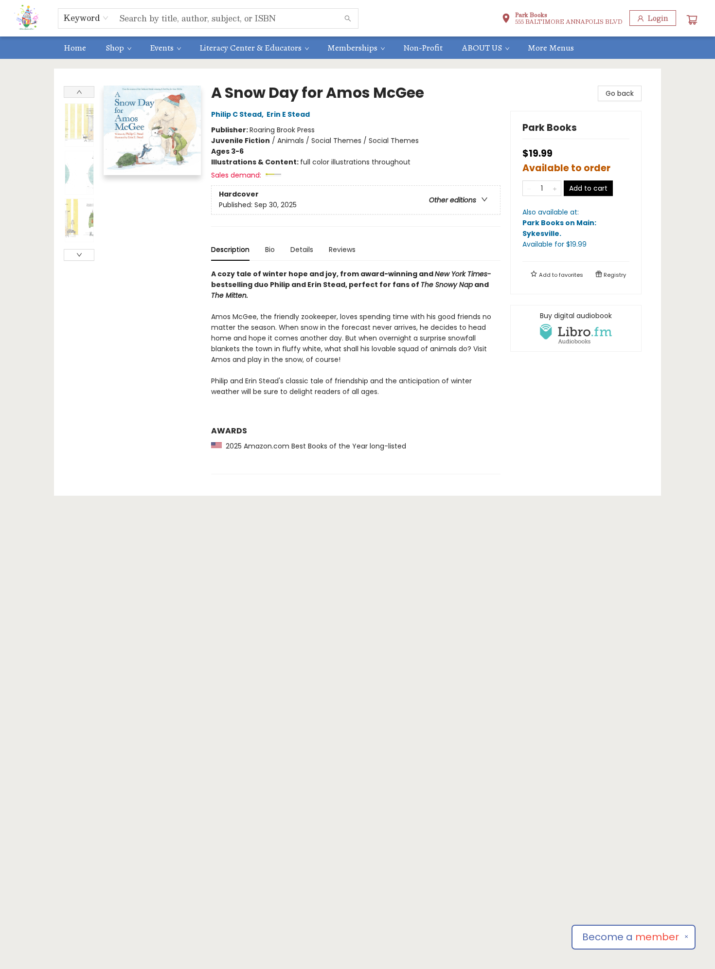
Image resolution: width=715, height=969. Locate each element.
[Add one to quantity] (555, 188)
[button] (562, 19)
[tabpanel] (355, 371)
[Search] (348, 18)
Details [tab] (301, 249)
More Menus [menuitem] (551, 48)
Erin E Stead (288, 114)
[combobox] (86, 18)
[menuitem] (75, 47)
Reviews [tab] (342, 249)
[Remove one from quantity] (529, 188)
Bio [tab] (270, 249)
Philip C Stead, (238, 114)
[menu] (357, 47)
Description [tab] (230, 249)
